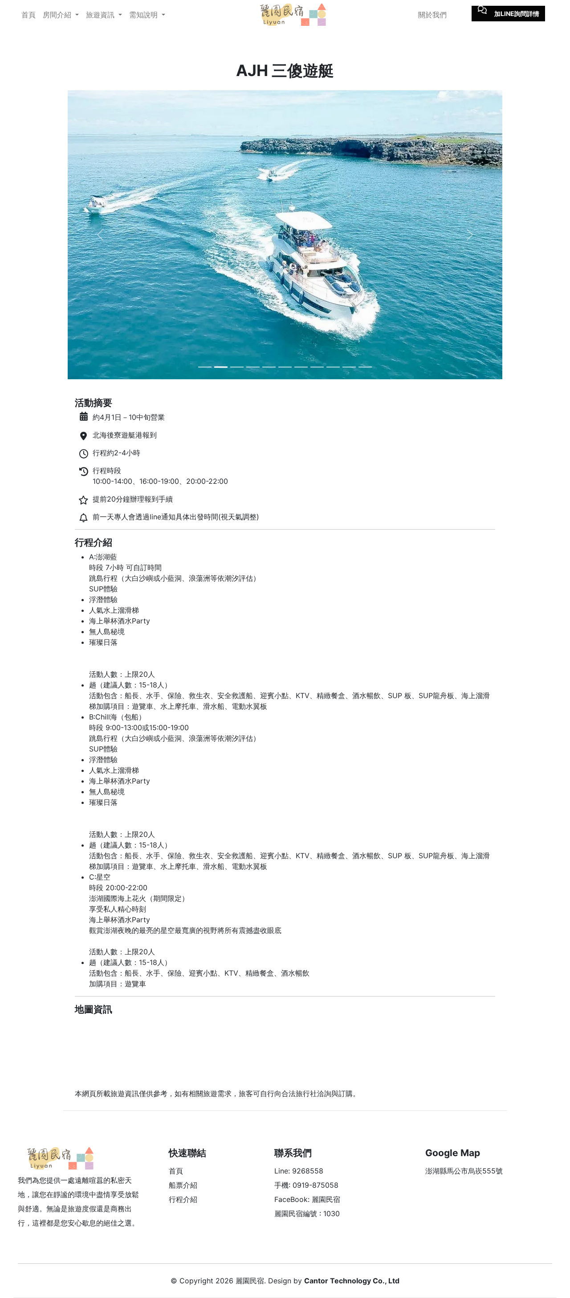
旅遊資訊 (101, 14)
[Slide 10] (349, 367)
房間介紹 (58, 14)
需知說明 (144, 14)
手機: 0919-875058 (306, 1185)
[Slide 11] (365, 367)
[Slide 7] (301, 367)
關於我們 (432, 14)
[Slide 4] (253, 367)
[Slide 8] (317, 367)
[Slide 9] (333, 367)
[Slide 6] (285, 367)
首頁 (28, 14)
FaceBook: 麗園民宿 (307, 1199)
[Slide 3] (237, 367)
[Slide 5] (269, 367)
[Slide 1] (205, 367)
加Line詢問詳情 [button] (516, 13)
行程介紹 (183, 1199)
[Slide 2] (221, 367)
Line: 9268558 (298, 1170)
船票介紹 (183, 1185)
